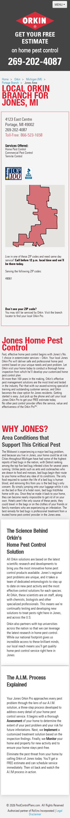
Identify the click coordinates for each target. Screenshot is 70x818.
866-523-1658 (31, 135)
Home (5, 79)
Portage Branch (10, 83)
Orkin (17, 79)
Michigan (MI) (34, 79)
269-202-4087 (35, 61)
